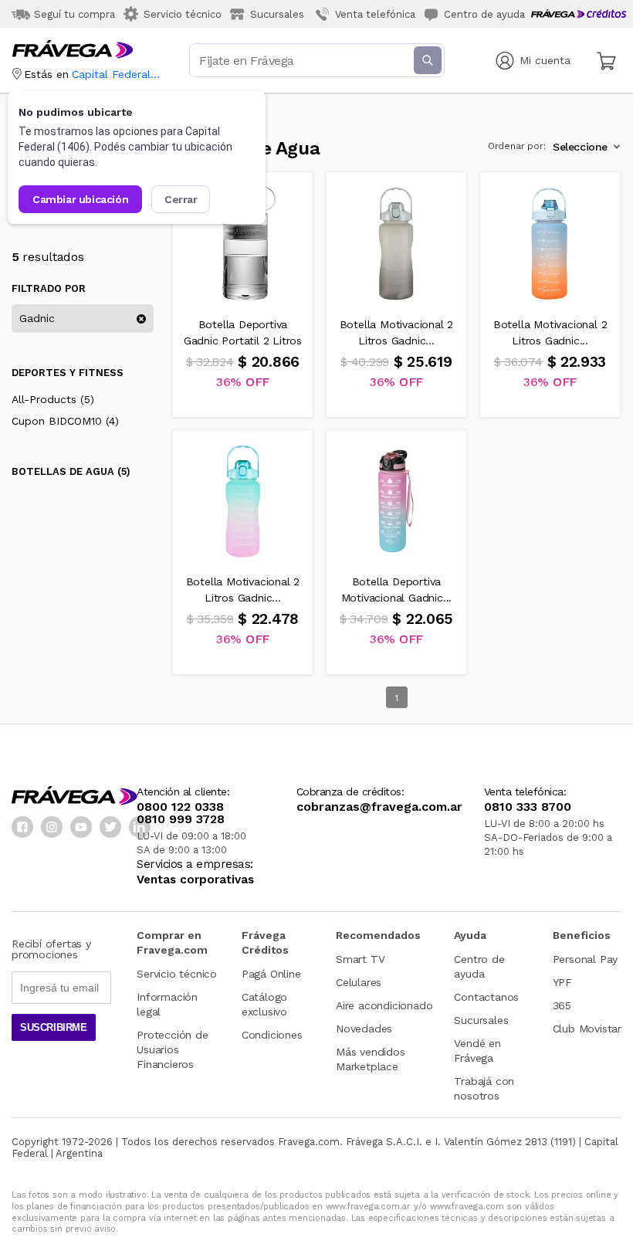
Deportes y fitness (68, 373)
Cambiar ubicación (80, 199)
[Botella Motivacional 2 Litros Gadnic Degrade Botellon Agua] (397, 242)
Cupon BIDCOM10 (65, 421)
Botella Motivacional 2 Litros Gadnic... (397, 332)
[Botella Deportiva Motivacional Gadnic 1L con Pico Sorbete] (397, 500)
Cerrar (181, 199)
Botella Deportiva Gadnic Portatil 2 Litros (243, 332)
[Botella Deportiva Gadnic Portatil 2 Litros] (243, 242)
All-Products (53, 399)
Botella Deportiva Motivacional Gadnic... (396, 589)
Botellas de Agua (71, 471)
